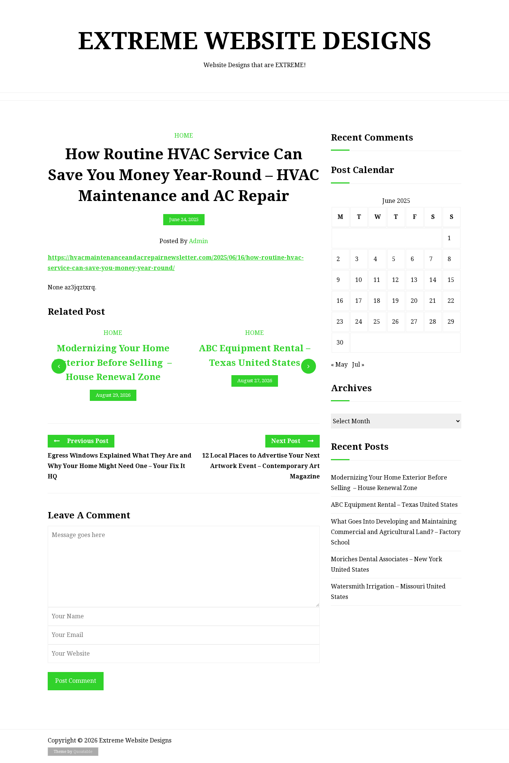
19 (395, 300)
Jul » (358, 364)
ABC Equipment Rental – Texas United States (394, 504)
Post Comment (75, 680)
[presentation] (58, 366)
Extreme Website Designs (254, 41)
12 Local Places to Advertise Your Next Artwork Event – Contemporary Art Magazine (261, 466)
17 (358, 300)
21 (432, 300)
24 (358, 321)
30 (339, 342)
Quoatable (82, 752)
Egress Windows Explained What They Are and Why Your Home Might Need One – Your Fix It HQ (120, 466)
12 (395, 279)
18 (376, 300)
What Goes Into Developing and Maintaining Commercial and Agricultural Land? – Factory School (396, 532)
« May (339, 364)
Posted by (183, 241)
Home (183, 135)
